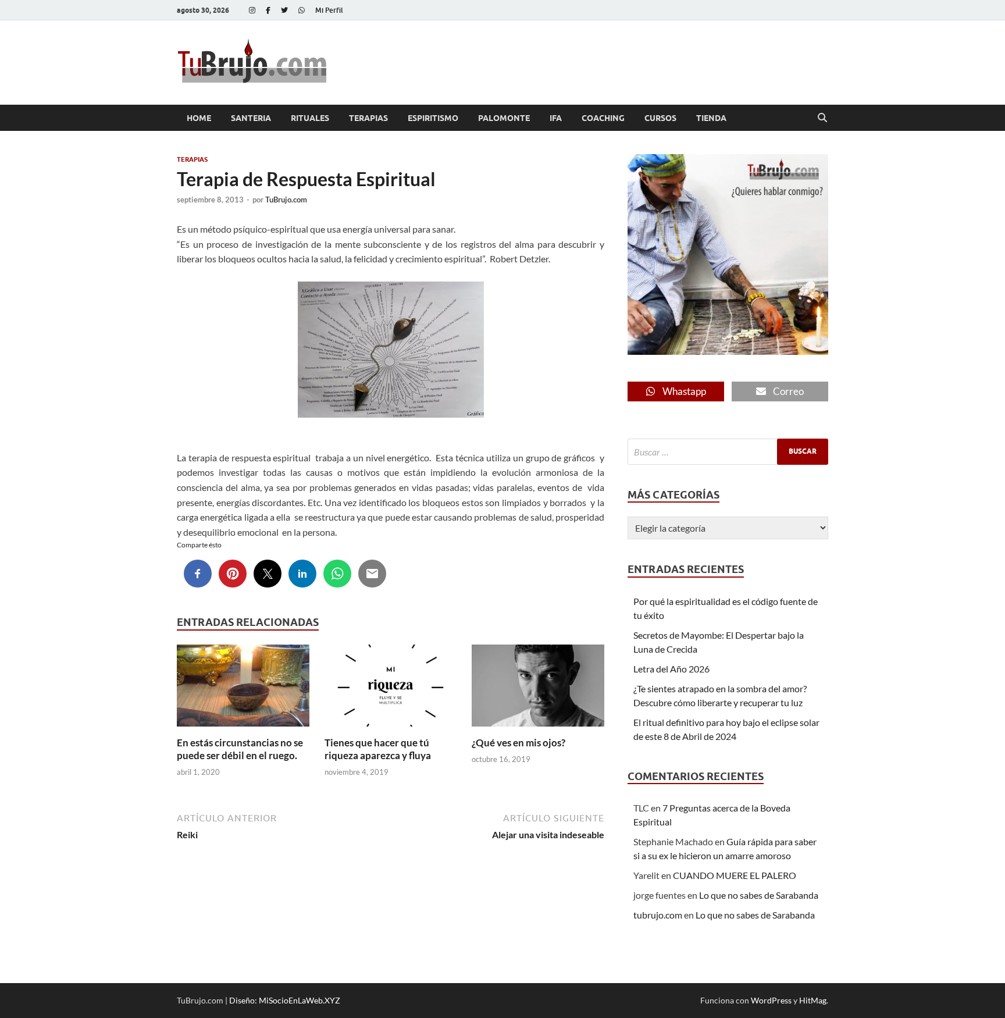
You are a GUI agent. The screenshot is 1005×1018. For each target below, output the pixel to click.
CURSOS (660, 118)
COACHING (603, 118)
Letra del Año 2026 (671, 668)
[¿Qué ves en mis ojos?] (538, 689)
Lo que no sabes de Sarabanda (758, 894)
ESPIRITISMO (433, 118)
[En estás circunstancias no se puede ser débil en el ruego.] (243, 689)
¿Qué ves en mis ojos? (518, 742)
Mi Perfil (329, 10)
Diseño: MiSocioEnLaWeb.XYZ (284, 1000)
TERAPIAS (368, 118)
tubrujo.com (657, 914)
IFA (556, 118)
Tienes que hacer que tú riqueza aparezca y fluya (378, 748)
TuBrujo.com (286, 199)
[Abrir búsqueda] (822, 118)
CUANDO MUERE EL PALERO (734, 875)
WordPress (771, 1000)
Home (199, 118)
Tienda (711, 118)
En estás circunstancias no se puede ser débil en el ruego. (240, 748)
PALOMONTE (504, 118)
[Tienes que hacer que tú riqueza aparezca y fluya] (391, 689)
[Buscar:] (728, 452)
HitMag (812, 1000)
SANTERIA (251, 118)
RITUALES (310, 118)
